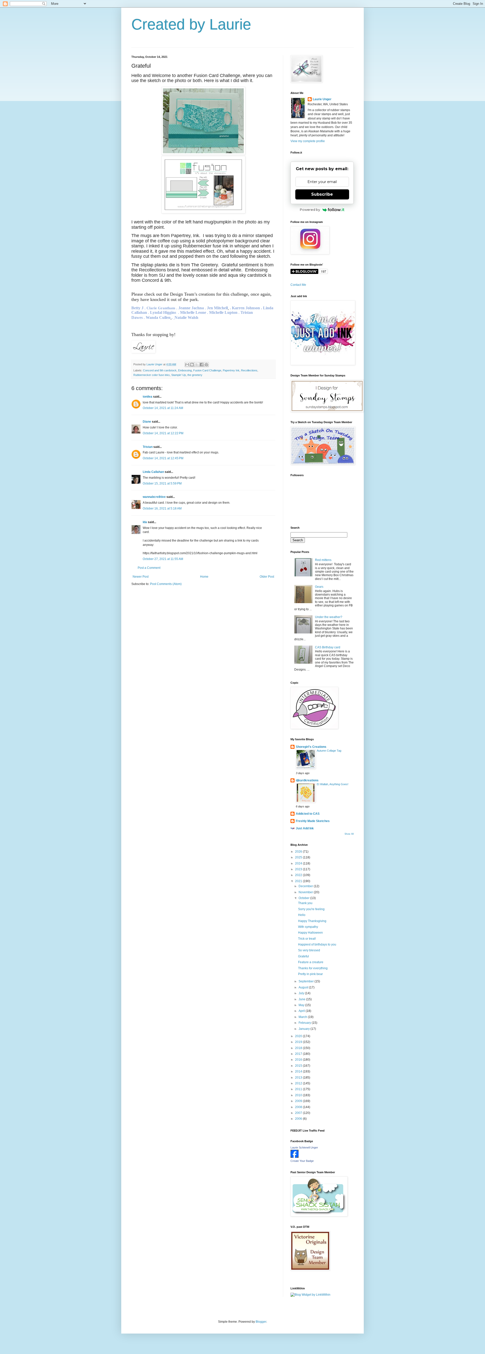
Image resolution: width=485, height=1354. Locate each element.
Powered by (310, 210)
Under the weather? (328, 617)
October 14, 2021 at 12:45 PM (163, 458)
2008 (299, 1107)
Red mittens (323, 560)
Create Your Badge (302, 1160)
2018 (299, 1048)
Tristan (148, 447)
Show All (349, 834)
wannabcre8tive (154, 497)
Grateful (303, 956)
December (306, 886)
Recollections (249, 370)
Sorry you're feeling (311, 909)
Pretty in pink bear (310, 974)
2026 (299, 851)
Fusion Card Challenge (207, 370)
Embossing (185, 370)
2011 (299, 1089)
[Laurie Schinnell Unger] (294, 1157)
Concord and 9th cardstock (160, 370)
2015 (299, 1065)
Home (204, 576)
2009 (299, 1101)
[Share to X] (196, 364)
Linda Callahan (153, 472)
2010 (299, 1095)
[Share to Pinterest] (206, 364)
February (305, 1023)
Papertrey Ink (231, 370)
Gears (319, 587)
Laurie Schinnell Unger (304, 1147)
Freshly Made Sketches (313, 821)
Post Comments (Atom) (166, 584)
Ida (145, 522)
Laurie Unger (322, 99)
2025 (299, 857)
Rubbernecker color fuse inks (151, 374)
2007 (299, 1113)
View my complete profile (307, 141)
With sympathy (308, 927)
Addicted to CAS (308, 813)
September (306, 981)
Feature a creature (310, 962)
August (304, 987)
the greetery (194, 374)
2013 (299, 1077)
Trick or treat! (307, 938)
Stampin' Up (178, 374)
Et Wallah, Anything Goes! (332, 784)
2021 (299, 881)
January (304, 1029)
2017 (299, 1054)
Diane (147, 421)
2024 (299, 863)
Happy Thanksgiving (312, 921)
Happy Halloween (310, 932)
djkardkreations (307, 780)
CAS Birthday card (327, 647)
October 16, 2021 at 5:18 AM (162, 508)
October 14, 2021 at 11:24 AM (163, 408)
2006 (299, 1118)
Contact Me (298, 285)
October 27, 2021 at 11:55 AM (163, 559)
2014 (299, 1071)
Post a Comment (149, 568)
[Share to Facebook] (201, 364)
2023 (299, 869)
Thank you (305, 903)
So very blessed (309, 950)
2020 (299, 1036)
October (304, 898)
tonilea (147, 396)
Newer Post (141, 576)
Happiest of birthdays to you (317, 944)
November (306, 892)
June (302, 999)
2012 (299, 1083)
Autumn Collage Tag (329, 750)
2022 (299, 875)
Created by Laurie (191, 24)
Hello (301, 915)
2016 (299, 1059)
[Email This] (187, 364)
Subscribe (322, 194)
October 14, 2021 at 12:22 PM (163, 433)
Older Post (267, 576)
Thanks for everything (313, 968)
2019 (299, 1042)
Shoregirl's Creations (311, 747)
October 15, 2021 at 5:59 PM (162, 483)
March (303, 1017)
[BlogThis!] (192, 364)
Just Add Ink (305, 828)
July (302, 993)
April (302, 1011)
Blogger (261, 1321)
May (302, 1005)
